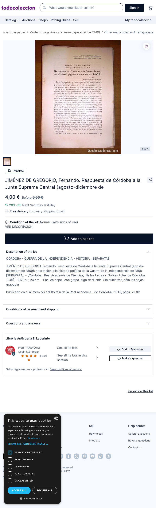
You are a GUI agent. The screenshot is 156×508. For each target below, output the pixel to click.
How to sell (96, 433)
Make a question (132, 358)
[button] (78, 251)
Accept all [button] (19, 490)
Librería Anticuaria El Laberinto (28, 338)
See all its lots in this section (72, 357)
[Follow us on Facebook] (68, 456)
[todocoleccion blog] (108, 456)
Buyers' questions (139, 440)
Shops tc (94, 440)
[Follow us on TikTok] (100, 456)
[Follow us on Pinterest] (84, 456)
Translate (18, 171)
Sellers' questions (139, 433)
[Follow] (146, 46)
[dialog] (32, 459)
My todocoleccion (138, 20)
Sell (75, 20)
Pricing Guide (60, 20)
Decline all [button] (45, 490)
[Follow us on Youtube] (92, 456)
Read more (34, 438)
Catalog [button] (11, 20)
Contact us (135, 447)
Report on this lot (140, 391)
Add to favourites (132, 349)
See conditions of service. (66, 369)
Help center (136, 426)
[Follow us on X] (76, 456)
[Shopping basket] (150, 7)
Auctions (28, 20)
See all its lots (67, 348)
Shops (43, 20)
